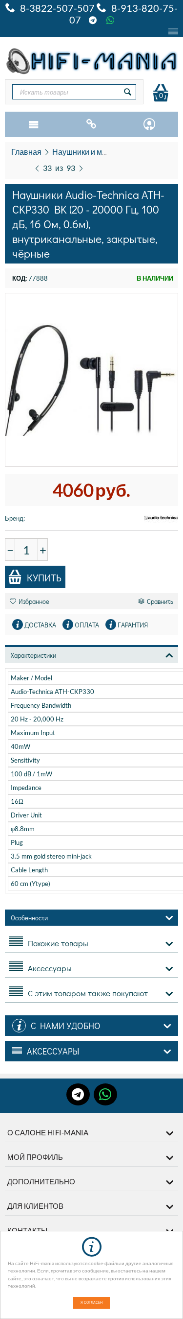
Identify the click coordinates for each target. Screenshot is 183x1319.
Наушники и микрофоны (96, 151)
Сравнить (160, 601)
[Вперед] (81, 167)
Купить (44, 577)
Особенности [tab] (29, 917)
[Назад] (37, 167)
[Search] (128, 91)
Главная (26, 151)
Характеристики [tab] (33, 655)
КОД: (19, 278)
